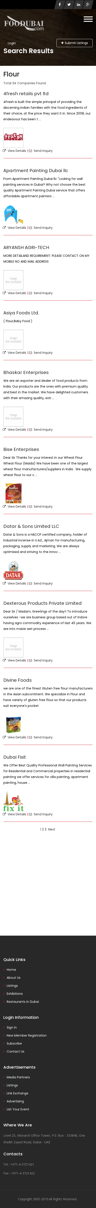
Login (12, 43)
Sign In (12, 1027)
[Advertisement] (48, 883)
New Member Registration (27, 1035)
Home (11, 969)
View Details (16, 151)
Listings (12, 985)
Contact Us (15, 1051)
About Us (14, 977)
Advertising (15, 1101)
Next (51, 829)
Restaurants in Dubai (23, 1001)
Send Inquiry (42, 151)
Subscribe (14, 1043)
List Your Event (18, 1109)
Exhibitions (15, 993)
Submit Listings (76, 43)
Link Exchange (17, 1093)
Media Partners (18, 1077)
